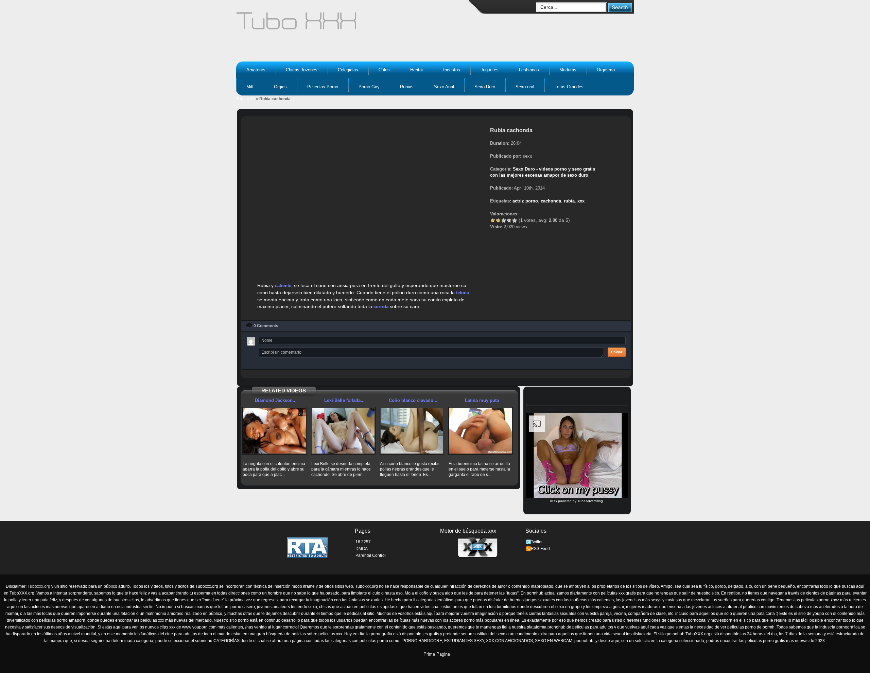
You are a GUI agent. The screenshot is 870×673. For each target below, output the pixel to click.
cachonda (551, 200)
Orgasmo (606, 69)
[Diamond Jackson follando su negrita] (274, 431)
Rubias (407, 86)
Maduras (567, 69)
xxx (581, 200)
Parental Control (370, 555)
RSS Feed (540, 548)
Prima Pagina (436, 654)
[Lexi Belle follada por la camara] (343, 431)
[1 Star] (492, 220)
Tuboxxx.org (39, 586)
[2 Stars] (498, 220)
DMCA (361, 548)
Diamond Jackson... (276, 400)
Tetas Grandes (569, 86)
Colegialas (348, 69)
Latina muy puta (482, 400)
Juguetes (490, 69)
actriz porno (525, 200)
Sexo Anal (444, 86)
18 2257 (363, 541)
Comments (266, 325)
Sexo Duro (484, 86)
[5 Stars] (514, 220)
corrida (380, 306)
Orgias (280, 86)
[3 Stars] (503, 220)
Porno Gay (369, 86)
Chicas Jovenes (301, 69)
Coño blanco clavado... (413, 400)
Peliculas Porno (322, 86)
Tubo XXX (245, 98)
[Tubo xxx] (355, 23)
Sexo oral (525, 86)
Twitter (537, 541)
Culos (384, 69)
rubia (569, 200)
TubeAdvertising (590, 501)
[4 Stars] (509, 220)
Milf (250, 86)
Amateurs (255, 69)
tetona (462, 292)
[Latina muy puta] (480, 431)
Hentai (416, 69)
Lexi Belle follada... (344, 400)
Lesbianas (529, 69)
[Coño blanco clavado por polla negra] (412, 431)
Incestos (451, 69)
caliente (283, 285)
